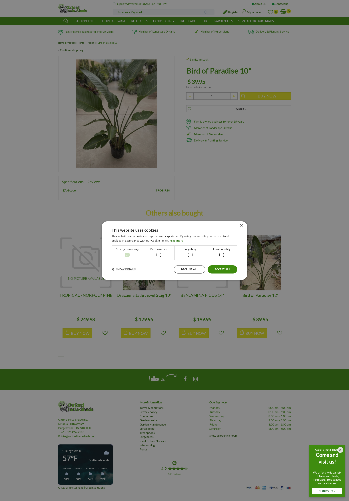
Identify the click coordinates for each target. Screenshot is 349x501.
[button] (124, 269)
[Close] (340, 450)
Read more (176, 240)
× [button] (241, 225)
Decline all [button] (189, 269)
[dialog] (174, 250)
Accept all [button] (222, 269)
